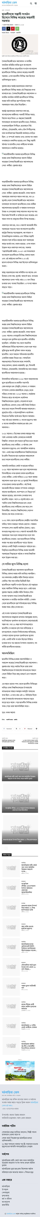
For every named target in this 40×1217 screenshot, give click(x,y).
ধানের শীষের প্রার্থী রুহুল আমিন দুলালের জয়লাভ (28, 1007)
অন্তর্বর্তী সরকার (9, 719)
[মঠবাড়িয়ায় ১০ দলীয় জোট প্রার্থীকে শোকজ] (11, 1026)
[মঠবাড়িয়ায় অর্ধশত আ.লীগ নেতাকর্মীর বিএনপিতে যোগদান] (11, 1046)
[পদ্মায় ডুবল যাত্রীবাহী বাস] (11, 986)
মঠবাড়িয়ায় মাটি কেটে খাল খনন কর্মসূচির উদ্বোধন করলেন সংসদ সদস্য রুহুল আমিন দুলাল (18, 1162)
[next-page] (6, 848)
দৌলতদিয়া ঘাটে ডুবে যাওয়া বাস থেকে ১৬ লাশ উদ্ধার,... (28, 967)
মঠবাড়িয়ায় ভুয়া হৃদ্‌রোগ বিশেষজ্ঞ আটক (17, 1169)
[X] (8, 29)
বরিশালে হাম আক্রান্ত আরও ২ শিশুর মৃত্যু (17, 1172)
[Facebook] (4, 29)
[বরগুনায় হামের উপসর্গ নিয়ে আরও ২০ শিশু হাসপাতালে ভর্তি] (20, 829)
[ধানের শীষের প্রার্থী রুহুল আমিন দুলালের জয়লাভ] (11, 1006)
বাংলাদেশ (7, 10)
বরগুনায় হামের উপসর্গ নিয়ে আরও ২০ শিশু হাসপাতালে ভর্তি (29, 908)
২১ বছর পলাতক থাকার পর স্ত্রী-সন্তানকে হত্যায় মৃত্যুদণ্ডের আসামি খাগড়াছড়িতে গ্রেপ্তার (30, 742)
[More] (36, 729)
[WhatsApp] (17, 29)
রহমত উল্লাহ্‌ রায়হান (8, 25)
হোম (3, 10)
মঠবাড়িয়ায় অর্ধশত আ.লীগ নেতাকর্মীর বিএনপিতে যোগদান (28, 1046)
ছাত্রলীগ (15, 719)
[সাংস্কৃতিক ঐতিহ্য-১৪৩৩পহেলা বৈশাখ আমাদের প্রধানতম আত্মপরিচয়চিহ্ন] (20, 798)
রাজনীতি (18, 32)
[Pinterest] (13, 29)
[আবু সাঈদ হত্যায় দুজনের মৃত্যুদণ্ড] (11, 927)
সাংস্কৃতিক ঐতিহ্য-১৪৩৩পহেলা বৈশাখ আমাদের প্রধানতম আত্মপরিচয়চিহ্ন (28, 888)
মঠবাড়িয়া (23, 862)
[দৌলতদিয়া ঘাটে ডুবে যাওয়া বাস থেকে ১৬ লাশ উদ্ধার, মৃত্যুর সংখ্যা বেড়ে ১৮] (11, 967)
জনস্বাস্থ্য (23, 903)
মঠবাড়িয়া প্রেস (11, 1214)
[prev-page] (3, 848)
